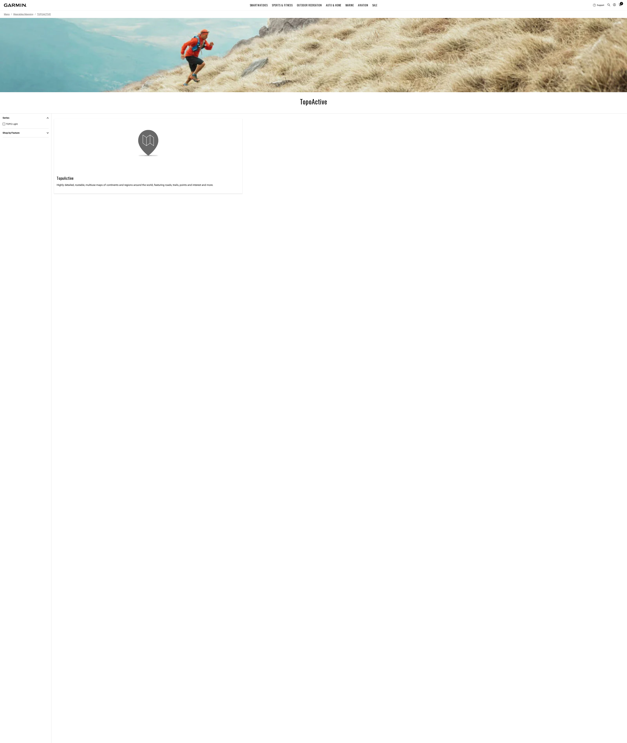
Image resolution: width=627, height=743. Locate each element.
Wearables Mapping (23, 14)
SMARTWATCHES (259, 5)
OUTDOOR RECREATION (309, 5)
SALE (374, 5)
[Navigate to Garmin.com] (15, 5)
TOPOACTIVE (44, 14)
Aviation (363, 5)
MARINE (350, 5)
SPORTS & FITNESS (282, 5)
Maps (7, 14)
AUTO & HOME (333, 5)
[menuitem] (598, 5)
